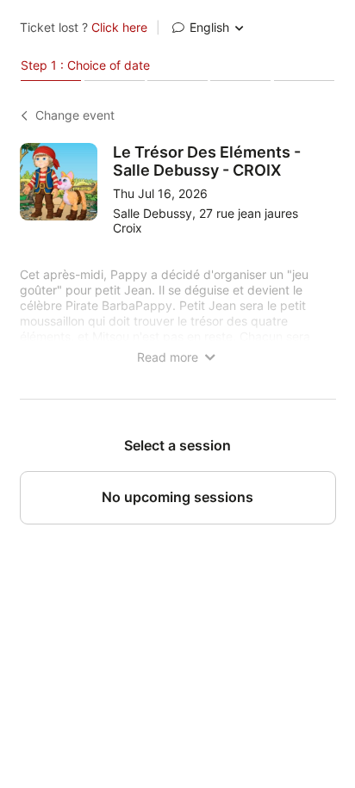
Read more (169, 357)
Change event (75, 115)
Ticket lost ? (83, 27)
